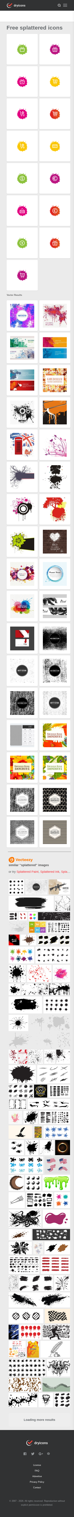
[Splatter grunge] (44, 1040)
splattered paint (28, 871)
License (37, 1465)
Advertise (37, 1476)
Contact (37, 1487)
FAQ (37, 1470)
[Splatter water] (18, 927)
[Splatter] (37, 1023)
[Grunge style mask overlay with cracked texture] (62, 903)
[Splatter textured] (63, 1040)
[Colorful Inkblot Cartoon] (32, 916)
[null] (31, 903)
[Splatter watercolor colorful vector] (61, 973)
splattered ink (49, 871)
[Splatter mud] (20, 1040)
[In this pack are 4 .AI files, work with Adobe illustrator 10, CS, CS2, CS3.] (16, 887)
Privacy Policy (37, 1482)
